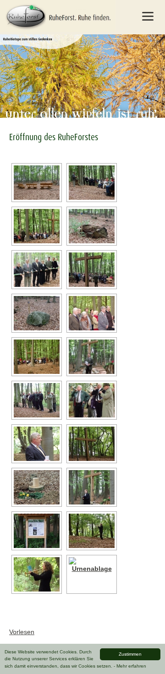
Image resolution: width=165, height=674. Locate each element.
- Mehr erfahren (130, 666)
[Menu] (147, 16)
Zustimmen (130, 654)
